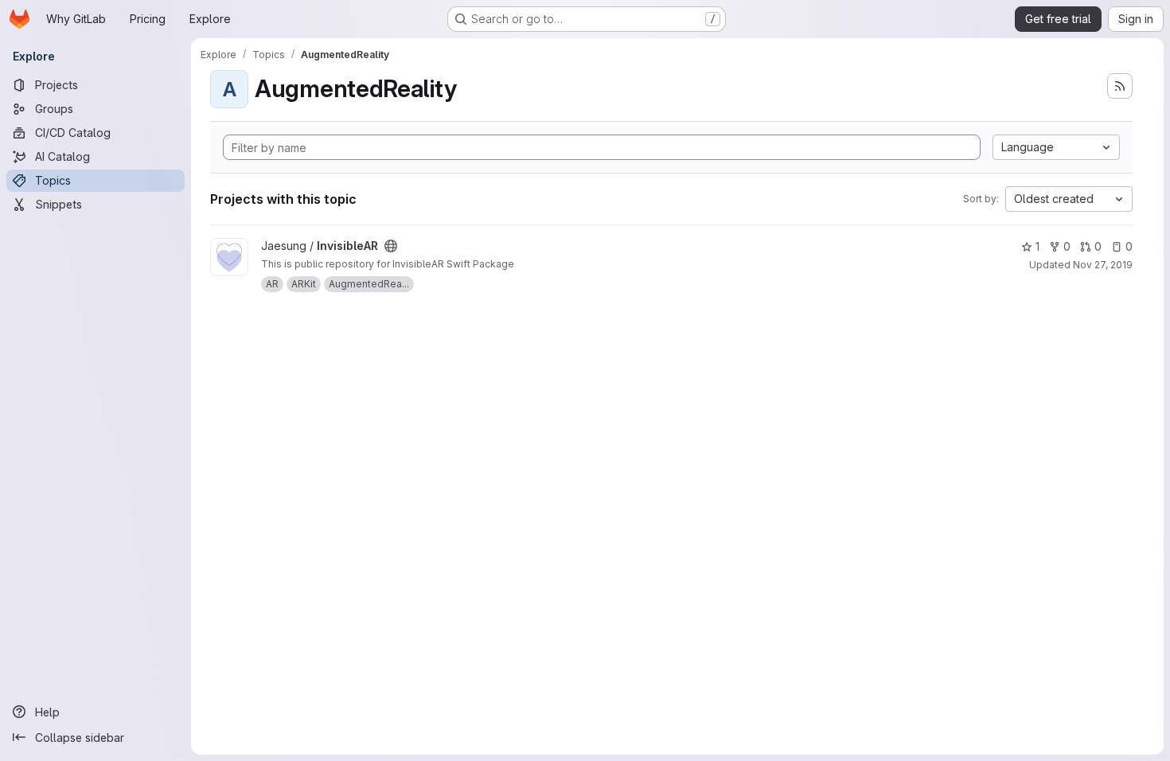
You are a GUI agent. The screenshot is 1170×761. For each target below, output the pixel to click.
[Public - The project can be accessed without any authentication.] (390, 246)
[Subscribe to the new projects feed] (1120, 86)
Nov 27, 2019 (1103, 265)
